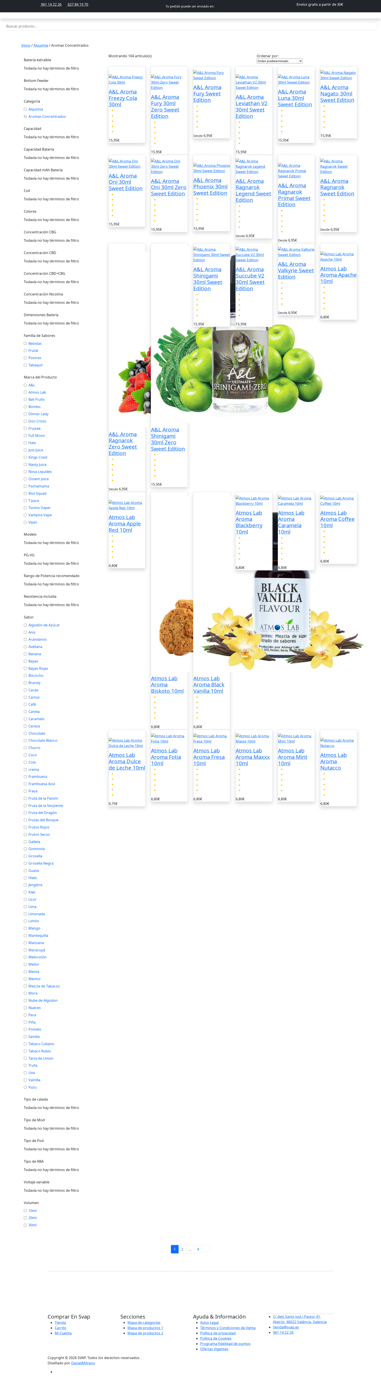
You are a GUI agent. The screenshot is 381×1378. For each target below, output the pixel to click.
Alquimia (41, 45)
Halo (32, 443)
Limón (33, 921)
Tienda (60, 1322)
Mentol (34, 979)
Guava (33, 870)
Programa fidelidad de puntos (225, 1343)
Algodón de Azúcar (44, 625)
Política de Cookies (216, 1338)
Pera (32, 1015)
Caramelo (36, 719)
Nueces (34, 1007)
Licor (32, 899)
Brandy (34, 683)
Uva (31, 1072)
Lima (32, 906)
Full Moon (36, 435)
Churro (34, 747)
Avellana (35, 646)
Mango (34, 928)
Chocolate (36, 733)
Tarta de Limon (40, 1058)
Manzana (36, 943)
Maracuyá (36, 950)
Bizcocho (35, 675)
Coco (32, 755)
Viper (32, 522)
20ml (32, 1218)
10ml (32, 1210)
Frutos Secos (39, 834)
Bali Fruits (36, 399)
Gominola (36, 849)
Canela (34, 711)
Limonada (36, 914)
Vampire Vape (40, 515)
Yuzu (32, 1087)
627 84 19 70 (77, 4)
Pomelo (34, 1029)
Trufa (32, 1065)
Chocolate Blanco (42, 740)
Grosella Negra (41, 863)
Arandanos (37, 639)
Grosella (35, 856)
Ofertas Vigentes (214, 1349)
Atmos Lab (37, 392)
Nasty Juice (37, 464)
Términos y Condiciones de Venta (228, 1327)
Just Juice (35, 450)
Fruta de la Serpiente (45, 805)
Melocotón (37, 957)
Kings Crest (37, 457)
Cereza (34, 726)
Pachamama (38, 486)
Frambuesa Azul (41, 784)
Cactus (34, 697)
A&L (31, 385)
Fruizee (34, 428)
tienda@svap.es (286, 1327)
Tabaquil (35, 365)
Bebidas (35, 343)
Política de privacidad (218, 1333)
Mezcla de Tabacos (44, 986)
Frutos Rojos (38, 827)
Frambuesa (37, 776)
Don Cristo (37, 421)
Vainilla (34, 1080)
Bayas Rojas (38, 668)
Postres (34, 358)
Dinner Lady (38, 414)
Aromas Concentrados (47, 116)
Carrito (60, 1327)
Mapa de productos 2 (145, 1333)
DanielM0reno (83, 1363)
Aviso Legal (209, 1322)
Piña (32, 1022)
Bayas (33, 661)
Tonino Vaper (39, 507)
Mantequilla (38, 935)
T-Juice (33, 500)
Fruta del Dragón (42, 812)
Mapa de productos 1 (145, 1327)
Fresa (32, 791)
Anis (31, 632)
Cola (32, 762)
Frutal (33, 350)
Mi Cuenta (63, 1333)
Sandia (34, 1036)
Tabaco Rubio (39, 1051)
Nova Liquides (40, 471)
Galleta (34, 841)
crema (33, 769)
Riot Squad (37, 493)
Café (32, 704)
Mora (32, 993)
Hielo (32, 878)
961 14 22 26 (51, 4)
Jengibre (35, 885)
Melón (33, 964)
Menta (33, 971)
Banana (34, 654)
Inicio (25, 45)
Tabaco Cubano (41, 1044)
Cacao (33, 690)
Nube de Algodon (43, 1000)
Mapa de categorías (144, 1322)
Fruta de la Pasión (43, 798)
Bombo (34, 406)
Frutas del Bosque (43, 820)
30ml (32, 1225)
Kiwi (31, 892)
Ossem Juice (38, 479)
